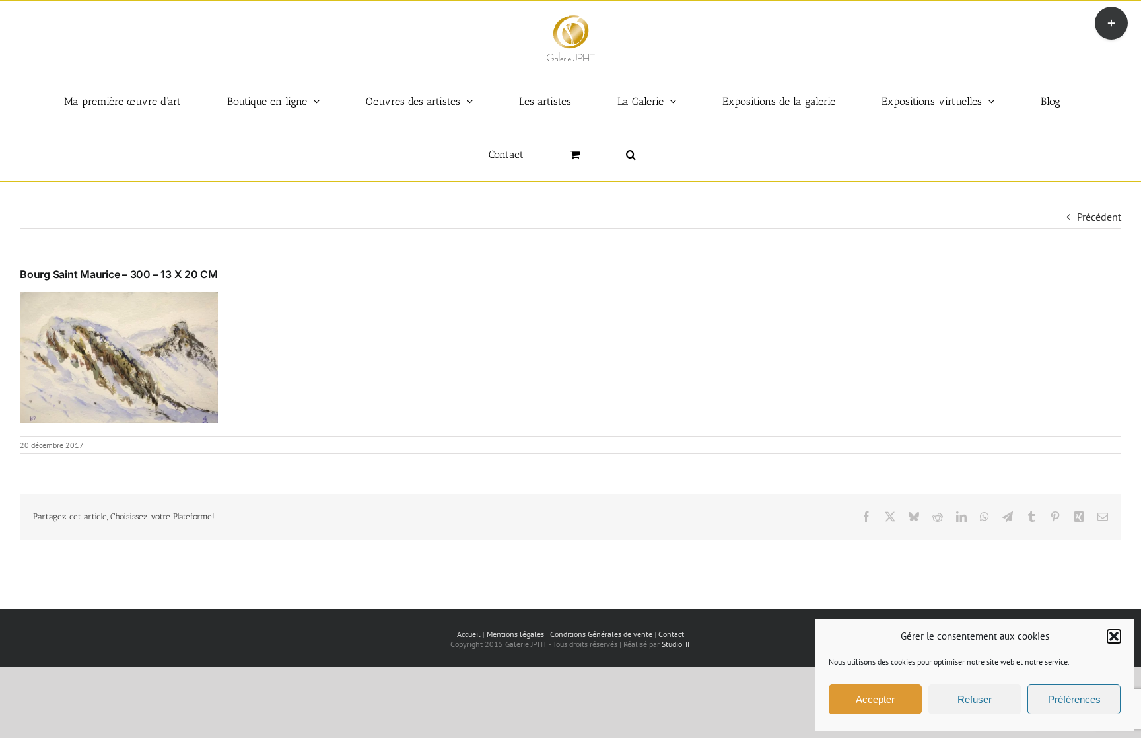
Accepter (875, 699)
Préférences (1074, 699)
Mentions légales (515, 634)
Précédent (1099, 216)
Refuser (974, 699)
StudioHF (676, 644)
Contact (671, 634)
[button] (1114, 636)
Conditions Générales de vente (601, 634)
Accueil (469, 634)
